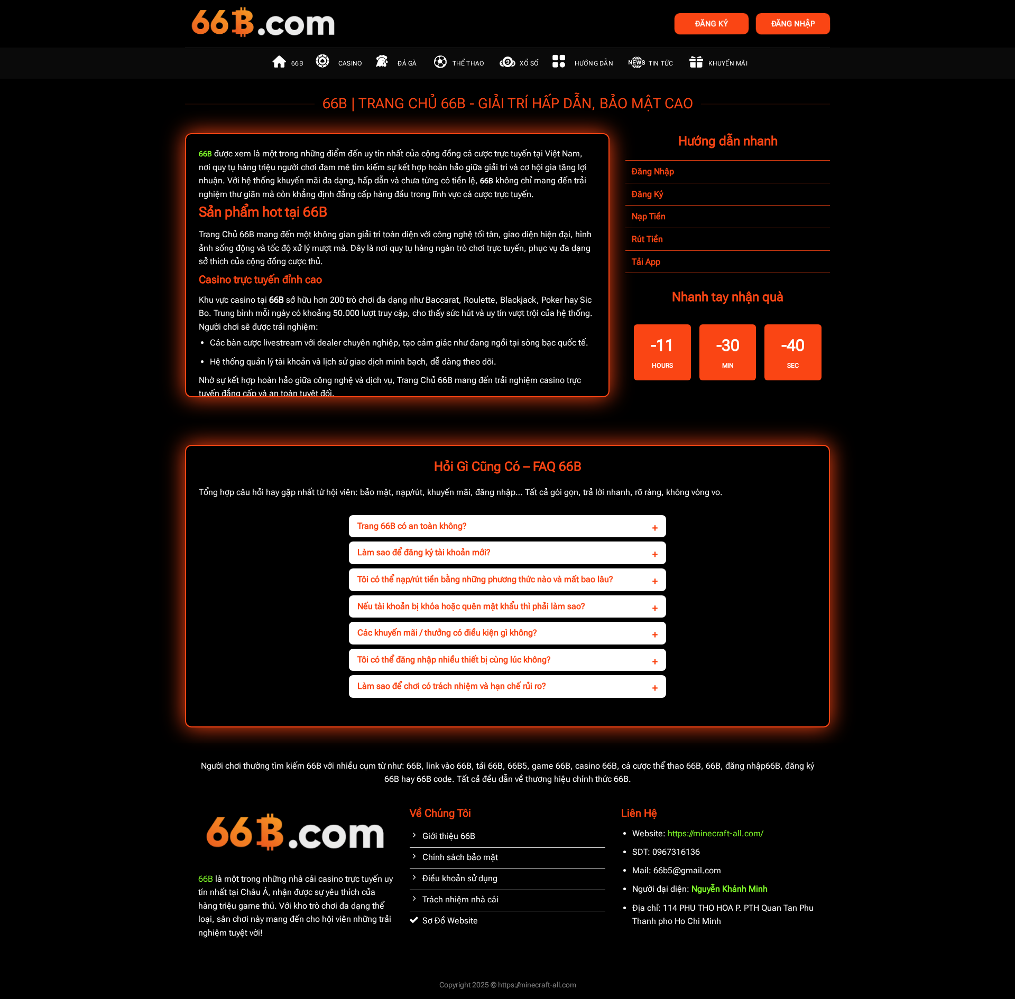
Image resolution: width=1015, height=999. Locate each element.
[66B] (316, 24)
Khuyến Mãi (727, 63)
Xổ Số (529, 63)
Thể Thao (469, 63)
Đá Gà (407, 63)
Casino (350, 63)
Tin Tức (661, 63)
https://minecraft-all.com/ (715, 833)
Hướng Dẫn (594, 63)
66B (297, 63)
